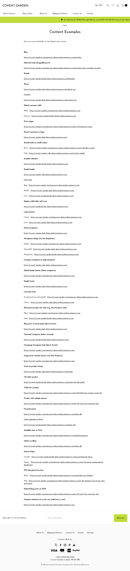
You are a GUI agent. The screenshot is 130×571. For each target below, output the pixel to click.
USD (100, 5)
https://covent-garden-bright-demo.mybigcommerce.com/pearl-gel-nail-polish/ (54, 382)
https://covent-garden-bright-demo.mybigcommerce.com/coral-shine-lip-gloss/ (62, 457)
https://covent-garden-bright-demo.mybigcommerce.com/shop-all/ (50, 425)
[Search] (107, 5)
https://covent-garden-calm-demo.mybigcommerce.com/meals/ (48, 372)
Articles (90, 14)
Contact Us (77, 14)
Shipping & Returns (59, 14)
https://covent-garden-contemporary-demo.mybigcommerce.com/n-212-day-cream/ (62, 148)
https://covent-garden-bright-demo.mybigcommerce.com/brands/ (49, 79)
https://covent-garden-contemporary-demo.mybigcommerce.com (55, 111)
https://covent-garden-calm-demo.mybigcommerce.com (45, 175)
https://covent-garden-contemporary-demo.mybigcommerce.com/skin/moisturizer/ (56, 436)
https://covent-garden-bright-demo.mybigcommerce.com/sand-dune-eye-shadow (61, 476)
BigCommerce (85, 564)
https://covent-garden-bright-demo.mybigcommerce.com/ (46, 340)
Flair (71, 564)
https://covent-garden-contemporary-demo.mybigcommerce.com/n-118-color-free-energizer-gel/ (61, 404)
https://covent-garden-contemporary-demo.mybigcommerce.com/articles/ (53, 57)
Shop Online (28, 14)
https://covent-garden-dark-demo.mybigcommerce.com (45, 137)
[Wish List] (112, 5)
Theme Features (9, 14)
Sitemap (90, 533)
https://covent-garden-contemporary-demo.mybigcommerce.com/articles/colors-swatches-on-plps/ (62, 68)
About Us (43, 14)
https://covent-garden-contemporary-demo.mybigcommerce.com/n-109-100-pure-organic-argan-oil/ (63, 393)
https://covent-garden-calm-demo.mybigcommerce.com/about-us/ (49, 89)
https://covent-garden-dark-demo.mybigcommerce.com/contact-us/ (50, 100)
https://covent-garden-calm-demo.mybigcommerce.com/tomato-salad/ (57, 153)
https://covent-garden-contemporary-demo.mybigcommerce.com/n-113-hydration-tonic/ (58, 127)
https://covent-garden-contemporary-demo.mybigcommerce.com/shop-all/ (53, 414)
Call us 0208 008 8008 (65, 557)
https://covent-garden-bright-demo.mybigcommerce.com (54, 116)
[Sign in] (117, 5)
